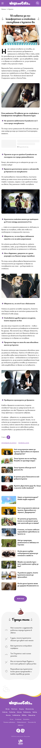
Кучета (10, 9)
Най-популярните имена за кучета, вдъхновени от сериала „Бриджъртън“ (26, 451)
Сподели (3, 437)
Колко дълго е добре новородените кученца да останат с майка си (28, 553)
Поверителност (21, 722)
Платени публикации (9, 722)
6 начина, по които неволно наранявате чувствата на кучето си (28, 531)
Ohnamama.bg (30, 709)
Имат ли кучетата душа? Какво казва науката (28, 498)
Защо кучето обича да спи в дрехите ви (25, 468)
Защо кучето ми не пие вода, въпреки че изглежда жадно (25, 459)
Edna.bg (19, 712)
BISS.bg (24, 715)
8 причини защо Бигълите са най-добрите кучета (27, 477)
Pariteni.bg (12, 712)
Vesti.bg (35, 712)
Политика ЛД (32, 722)
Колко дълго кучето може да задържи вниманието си (28, 584)
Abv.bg (7, 709)
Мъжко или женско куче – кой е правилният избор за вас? (28, 564)
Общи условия (27, 736)
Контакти (26, 719)
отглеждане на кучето (8, 442)
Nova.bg (8, 715)
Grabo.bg (4, 712)
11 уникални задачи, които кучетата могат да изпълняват (28, 574)
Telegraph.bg (31, 715)
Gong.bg (21, 709)
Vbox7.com (14, 709)
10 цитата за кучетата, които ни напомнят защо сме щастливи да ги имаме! (28, 520)
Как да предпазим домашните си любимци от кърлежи (28, 542)
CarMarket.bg (16, 715)
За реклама (18, 719)
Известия (20, 725)
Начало (3, 9)
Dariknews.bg (27, 712)
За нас (11, 719)
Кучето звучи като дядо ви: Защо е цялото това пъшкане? (27, 486)
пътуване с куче (23, 442)
